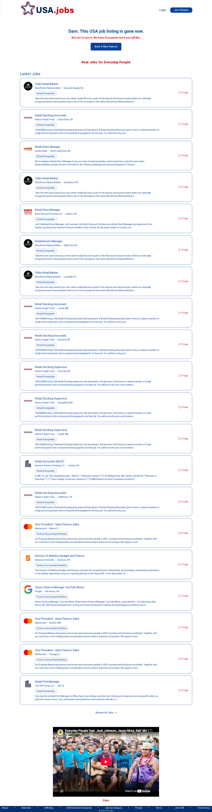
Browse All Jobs (104, 712)
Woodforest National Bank (48, 88)
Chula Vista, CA (65, 119)
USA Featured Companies (79, 808)
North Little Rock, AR (60, 151)
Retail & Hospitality (46, 93)
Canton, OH (73, 465)
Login (162, 10)
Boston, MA (55, 623)
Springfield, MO (65, 402)
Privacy (138, 808)
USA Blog (48, 808)
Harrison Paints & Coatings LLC (50, 465)
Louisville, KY (70, 277)
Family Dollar (41, 151)
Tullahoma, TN (65, 497)
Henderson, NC (71, 182)
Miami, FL (54, 528)
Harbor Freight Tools (45, 119)
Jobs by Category (113, 808)
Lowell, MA (63, 308)
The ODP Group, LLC (44, 685)
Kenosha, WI (64, 339)
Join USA (179, 808)
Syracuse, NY (63, 560)
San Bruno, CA (52, 591)
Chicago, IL (55, 654)
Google (38, 591)
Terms (159, 808)
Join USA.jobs (181, 10)
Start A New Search (106, 46)
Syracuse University (44, 560)
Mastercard (40, 528)
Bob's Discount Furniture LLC (49, 214)
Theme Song (203, 808)
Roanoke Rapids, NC (73, 88)
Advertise (26, 808)
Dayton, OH (71, 214)
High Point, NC (70, 245)
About (5, 808)
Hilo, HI (61, 685)
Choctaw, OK (64, 371)
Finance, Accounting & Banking (52, 534)
